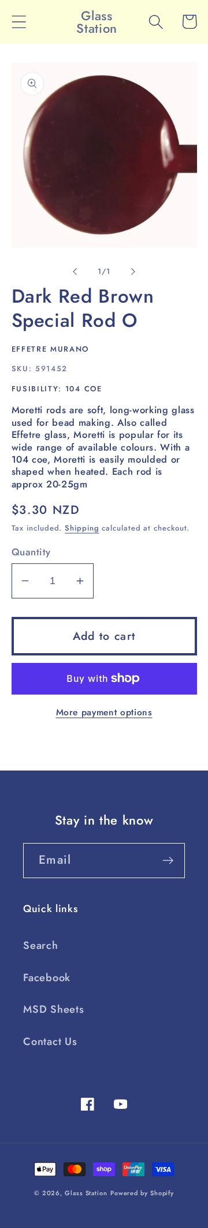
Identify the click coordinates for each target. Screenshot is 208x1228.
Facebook (46, 977)
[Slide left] (74, 271)
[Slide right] (133, 271)
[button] (18, 21)
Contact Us (50, 1041)
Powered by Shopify (142, 1193)
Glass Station (86, 1193)
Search (40, 945)
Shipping (82, 528)
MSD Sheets (53, 1009)
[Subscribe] (167, 860)
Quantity (31, 552)
